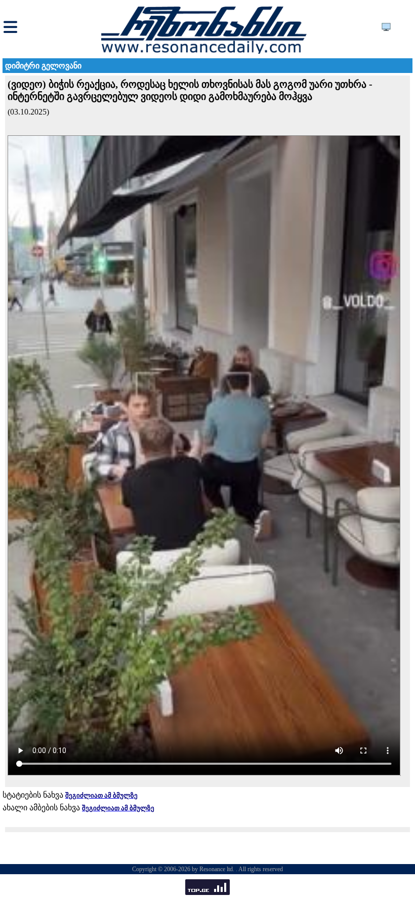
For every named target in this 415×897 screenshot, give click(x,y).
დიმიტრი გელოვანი (43, 65)
